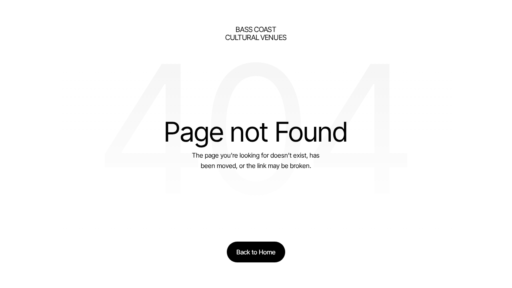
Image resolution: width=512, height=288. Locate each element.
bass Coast (256, 29)
